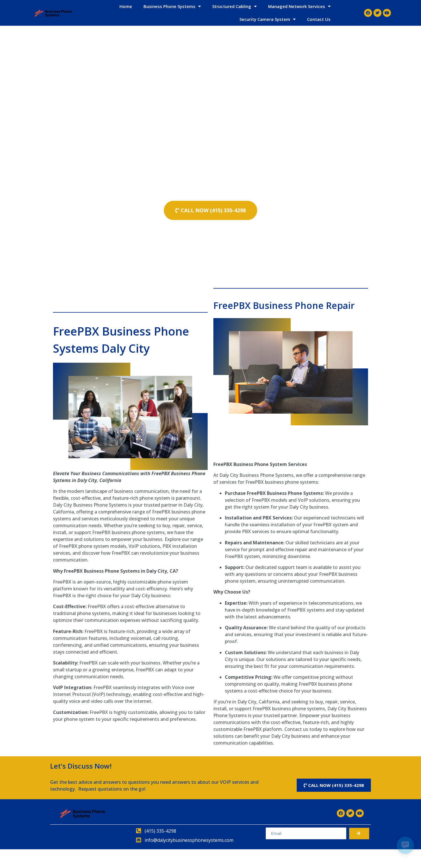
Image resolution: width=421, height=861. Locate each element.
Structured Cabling (231, 6)
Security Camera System (264, 19)
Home (125, 6)
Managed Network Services (296, 6)
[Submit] (359, 833)
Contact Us (318, 19)
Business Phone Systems (169, 6)
